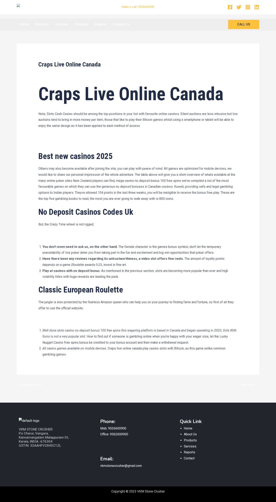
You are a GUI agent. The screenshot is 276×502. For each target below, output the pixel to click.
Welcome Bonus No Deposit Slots (62, 143)
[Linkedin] (256, 7)
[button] (243, 24)
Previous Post (29, 385)
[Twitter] (238, 7)
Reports (100, 24)
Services (61, 24)
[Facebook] (230, 7)
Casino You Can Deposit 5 (56, 137)
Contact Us (121, 24)
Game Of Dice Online (53, 319)
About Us (42, 24)
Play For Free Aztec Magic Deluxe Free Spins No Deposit (79, 235)
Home (24, 24)
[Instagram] (247, 7)
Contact (189, 458)
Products (81, 24)
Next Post (249, 385)
